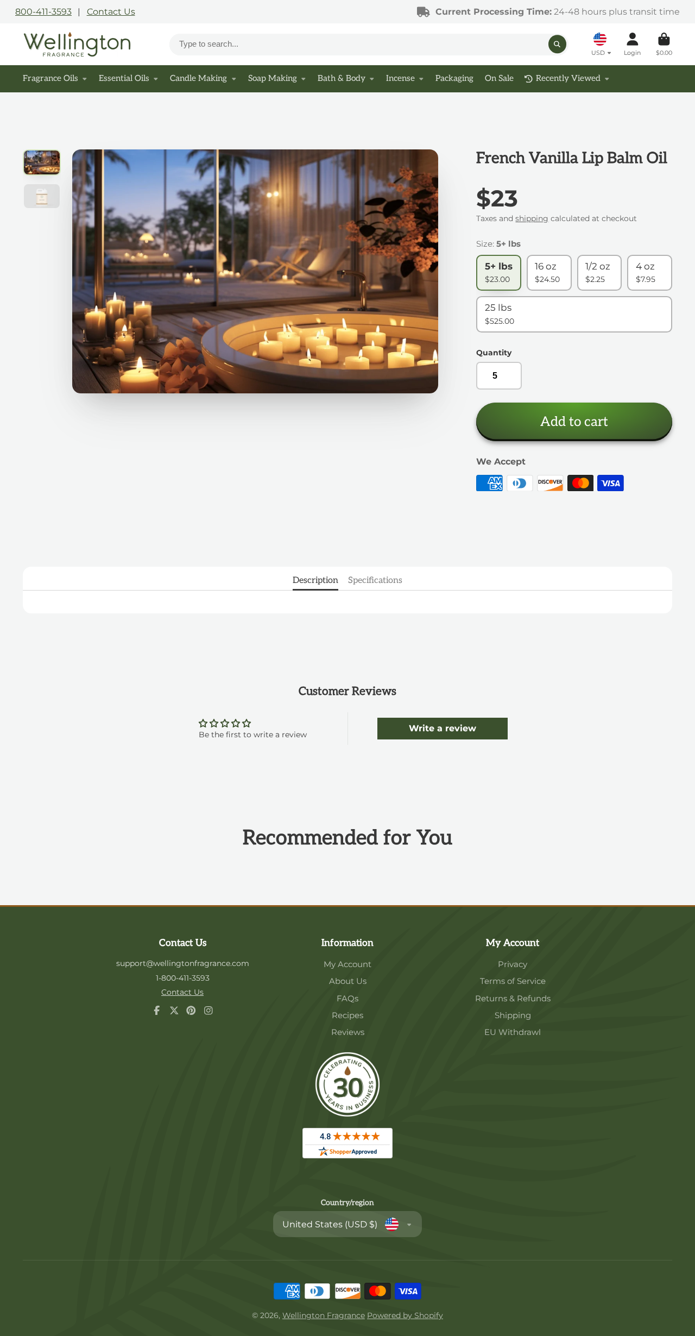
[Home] (77, 44)
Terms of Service (513, 981)
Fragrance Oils (50, 78)
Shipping (513, 1015)
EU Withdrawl (512, 1032)
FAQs (347, 998)
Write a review (442, 728)
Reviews (347, 1032)
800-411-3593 (43, 11)
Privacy (512, 964)
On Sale (499, 78)
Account (632, 44)
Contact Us (111, 11)
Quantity (493, 352)
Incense (400, 78)
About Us (348, 981)
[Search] (557, 44)
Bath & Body (341, 78)
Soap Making (272, 78)
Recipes (347, 1015)
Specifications (375, 580)
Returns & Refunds (513, 998)
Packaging (454, 78)
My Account (347, 964)
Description (315, 580)
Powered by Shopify (405, 1315)
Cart (664, 44)
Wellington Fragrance (323, 1315)
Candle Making (198, 78)
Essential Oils (124, 78)
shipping (531, 218)
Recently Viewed (568, 78)
